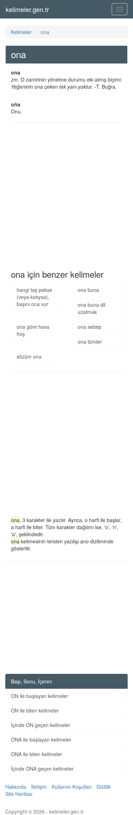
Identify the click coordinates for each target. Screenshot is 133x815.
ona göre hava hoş (33, 330)
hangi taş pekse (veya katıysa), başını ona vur (34, 296)
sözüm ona (29, 356)
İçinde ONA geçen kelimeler (42, 768)
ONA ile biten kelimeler (36, 754)
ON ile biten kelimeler (35, 710)
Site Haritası (18, 793)
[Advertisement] (66, 195)
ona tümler (90, 341)
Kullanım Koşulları (72, 786)
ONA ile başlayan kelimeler (41, 739)
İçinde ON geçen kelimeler (40, 724)
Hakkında (15, 786)
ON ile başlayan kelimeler (39, 695)
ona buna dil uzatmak (91, 308)
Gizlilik (103, 786)
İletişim (39, 786)
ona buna (88, 289)
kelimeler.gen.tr (27, 9)
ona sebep (89, 326)
